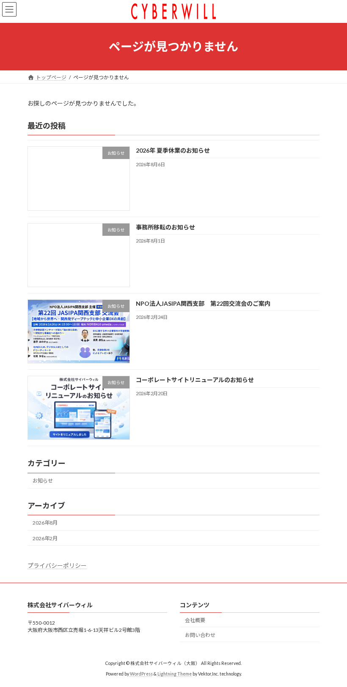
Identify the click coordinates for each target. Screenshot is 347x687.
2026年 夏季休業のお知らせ (173, 150)
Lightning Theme (174, 673)
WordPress (141, 673)
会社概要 (195, 620)
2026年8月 (45, 522)
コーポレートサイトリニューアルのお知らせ (195, 379)
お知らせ (43, 481)
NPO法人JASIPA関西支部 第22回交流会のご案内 (203, 303)
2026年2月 (45, 538)
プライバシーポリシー (57, 565)
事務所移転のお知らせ (165, 226)
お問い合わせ (200, 635)
